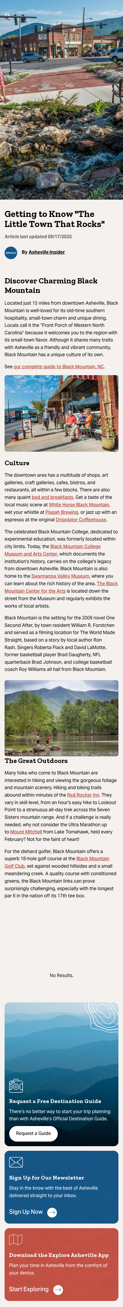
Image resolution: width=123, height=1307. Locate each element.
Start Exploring (29, 1290)
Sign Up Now (26, 1212)
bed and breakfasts (52, 498)
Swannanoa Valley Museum (60, 576)
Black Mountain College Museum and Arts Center (53, 550)
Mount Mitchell (26, 832)
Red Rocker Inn (83, 795)
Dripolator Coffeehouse (81, 520)
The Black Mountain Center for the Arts (61, 587)
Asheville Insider (47, 252)
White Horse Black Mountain (79, 505)
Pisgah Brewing (61, 513)
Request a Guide (33, 1134)
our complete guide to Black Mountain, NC (59, 367)
